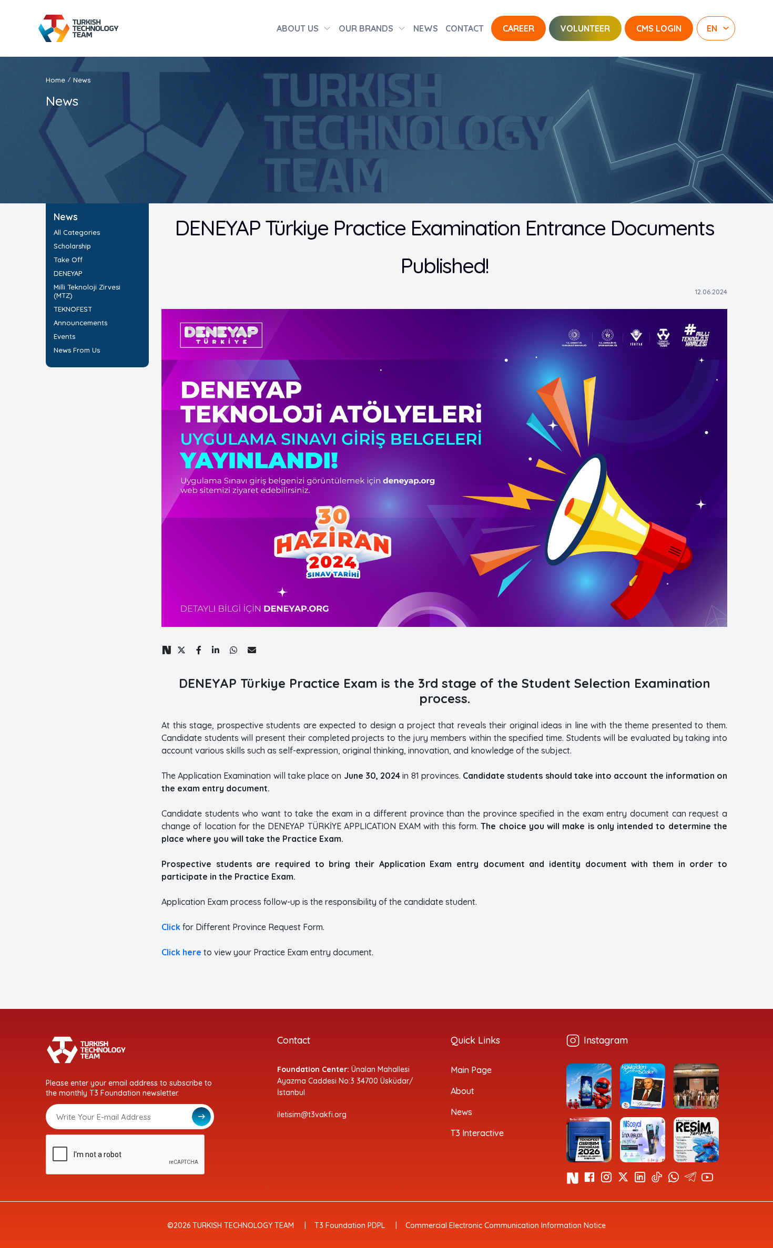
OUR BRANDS (366, 28)
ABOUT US (298, 28)
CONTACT (464, 28)
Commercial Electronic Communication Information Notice (505, 1225)
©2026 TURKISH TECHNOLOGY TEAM (230, 1225)
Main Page (471, 1070)
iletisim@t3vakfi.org (312, 1114)
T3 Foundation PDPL (349, 1225)
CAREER (518, 28)
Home (55, 80)
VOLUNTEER (585, 28)
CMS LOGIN (659, 28)
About (462, 1091)
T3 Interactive (477, 1133)
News (461, 1112)
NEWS (425, 28)
